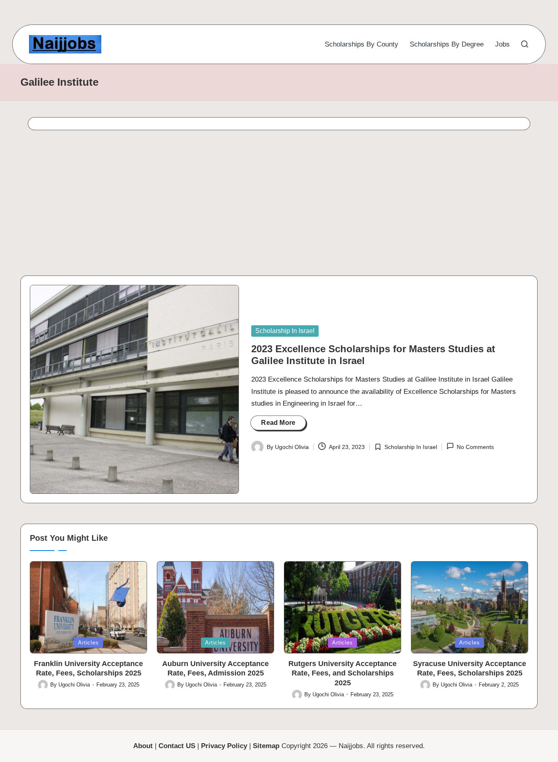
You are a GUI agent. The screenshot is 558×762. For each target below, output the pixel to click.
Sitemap (266, 746)
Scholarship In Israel (285, 330)
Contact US (176, 746)
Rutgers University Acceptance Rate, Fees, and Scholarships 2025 (342, 673)
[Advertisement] (261, 205)
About (143, 746)
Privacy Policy (224, 746)
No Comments (475, 447)
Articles (88, 643)
